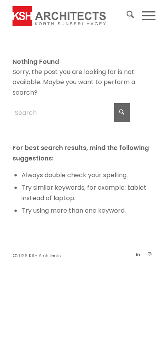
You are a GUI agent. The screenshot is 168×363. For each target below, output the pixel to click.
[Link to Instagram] (149, 254)
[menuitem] (126, 16)
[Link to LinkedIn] (138, 254)
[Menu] (144, 16)
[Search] (126, 16)
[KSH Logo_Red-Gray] (70, 16)
